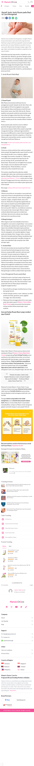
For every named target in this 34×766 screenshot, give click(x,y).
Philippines (7, 669)
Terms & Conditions (6, 650)
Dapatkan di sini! (17, 445)
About (3, 617)
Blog (2, 624)
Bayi (20, 6)
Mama (14, 6)
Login (31, 585)
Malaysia (6, 666)
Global (22, 669)
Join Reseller (4, 621)
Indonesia (7, 663)
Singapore (23, 663)
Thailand (22, 666)
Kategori (6, 6)
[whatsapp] (12, 18)
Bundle (27, 6)
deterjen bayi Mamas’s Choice (10, 178)
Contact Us (6, 637)
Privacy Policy (5, 653)
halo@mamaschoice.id (9, 634)
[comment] (16, 18)
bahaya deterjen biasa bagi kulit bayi (19, 188)
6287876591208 (8, 640)
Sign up (21, 590)
